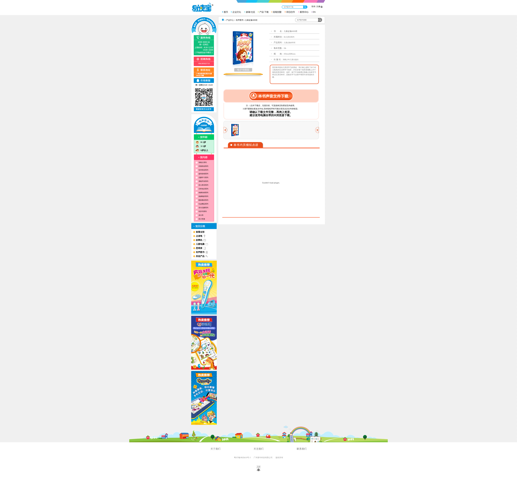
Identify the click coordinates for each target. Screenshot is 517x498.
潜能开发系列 (203, 181)
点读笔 (199, 236)
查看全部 (200, 232)
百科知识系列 (203, 189)
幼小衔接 (202, 219)
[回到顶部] (258, 470)
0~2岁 (203, 142)
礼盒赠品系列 (203, 204)
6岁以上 (204, 150)
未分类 (201, 215)
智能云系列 (203, 162)
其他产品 (200, 256)
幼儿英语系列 (203, 185)
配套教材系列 (203, 200)
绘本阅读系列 (203, 170)
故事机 (199, 240)
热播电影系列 (203, 196)
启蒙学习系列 (203, 177)
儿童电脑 (200, 244)
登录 (313, 6)
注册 (318, 6)
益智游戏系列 (203, 174)
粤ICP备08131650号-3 (242, 457)
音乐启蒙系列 (203, 208)
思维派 (199, 248)
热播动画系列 (203, 192)
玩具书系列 (203, 211)
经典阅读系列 (203, 166)
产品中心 (230, 20)
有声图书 (200, 252)
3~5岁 (203, 146)
